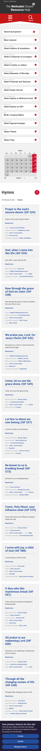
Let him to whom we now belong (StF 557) (18, 421)
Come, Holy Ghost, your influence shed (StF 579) (20, 508)
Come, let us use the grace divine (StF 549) (19, 382)
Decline (20, 741)
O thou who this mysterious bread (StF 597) (19, 591)
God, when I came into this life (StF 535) (19, 252)
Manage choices (20, 747)
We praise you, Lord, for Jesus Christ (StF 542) (20, 336)
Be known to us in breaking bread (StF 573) (17, 468)
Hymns (20, 200)
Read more (9, 223)
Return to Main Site (10, 1)
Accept (20, 736)
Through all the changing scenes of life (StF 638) (19, 682)
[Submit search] (34, 32)
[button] (10, 17)
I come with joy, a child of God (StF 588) (19, 549)
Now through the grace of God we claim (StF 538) (19, 291)
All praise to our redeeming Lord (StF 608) (18, 641)
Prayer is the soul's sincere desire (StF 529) (20, 211)
